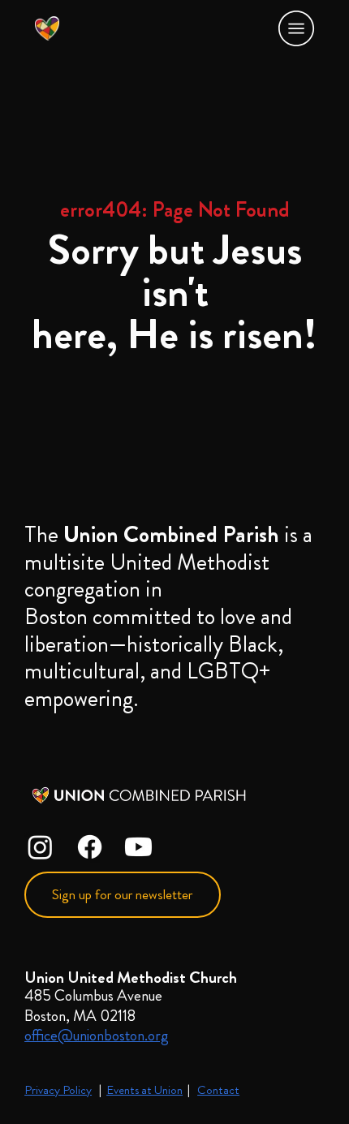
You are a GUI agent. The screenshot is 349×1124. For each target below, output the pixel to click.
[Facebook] (90, 847)
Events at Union (144, 1090)
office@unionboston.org (96, 1035)
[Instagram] (40, 847)
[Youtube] (138, 847)
